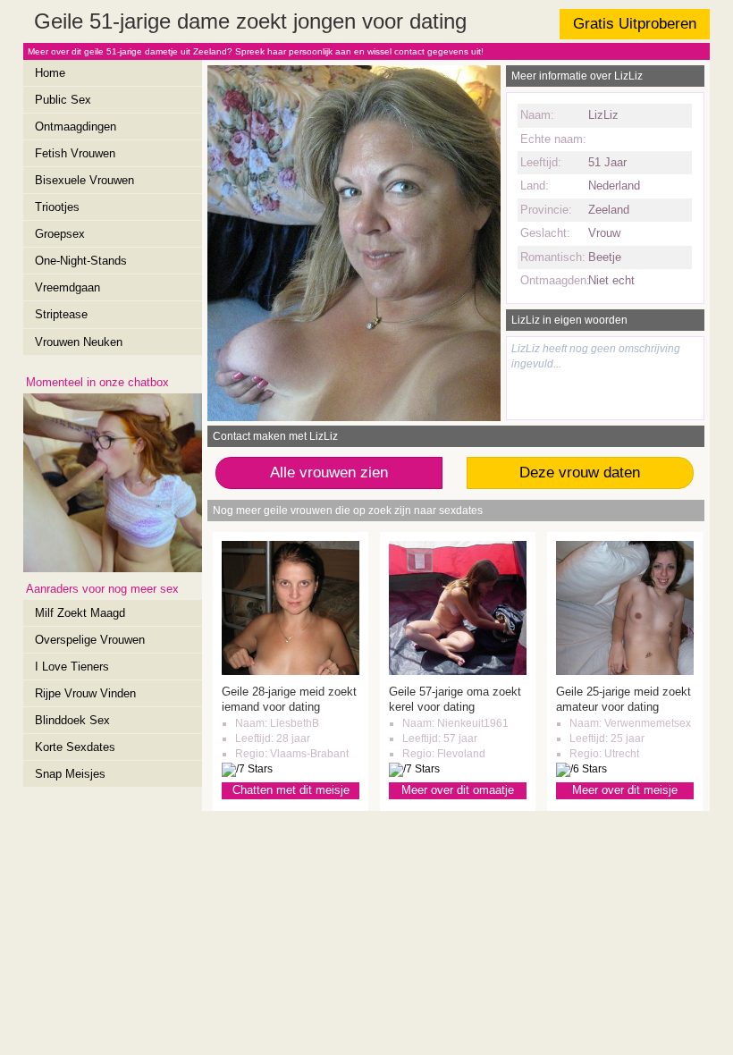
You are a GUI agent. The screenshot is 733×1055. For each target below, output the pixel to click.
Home (50, 73)
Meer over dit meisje (625, 790)
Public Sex (63, 99)
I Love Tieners (72, 666)
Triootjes (57, 207)
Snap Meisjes (70, 774)
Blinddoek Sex (72, 720)
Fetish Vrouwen (75, 153)
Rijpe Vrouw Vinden (85, 693)
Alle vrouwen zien (329, 472)
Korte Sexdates (75, 747)
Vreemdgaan (67, 287)
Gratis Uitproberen (634, 23)
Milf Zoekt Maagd (80, 613)
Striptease (61, 314)
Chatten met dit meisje (291, 790)
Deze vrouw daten (579, 472)
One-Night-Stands (81, 260)
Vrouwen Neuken (78, 342)
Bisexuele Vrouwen (84, 180)
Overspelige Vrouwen (90, 639)
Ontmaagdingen (75, 126)
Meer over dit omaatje (457, 790)
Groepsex (60, 234)
